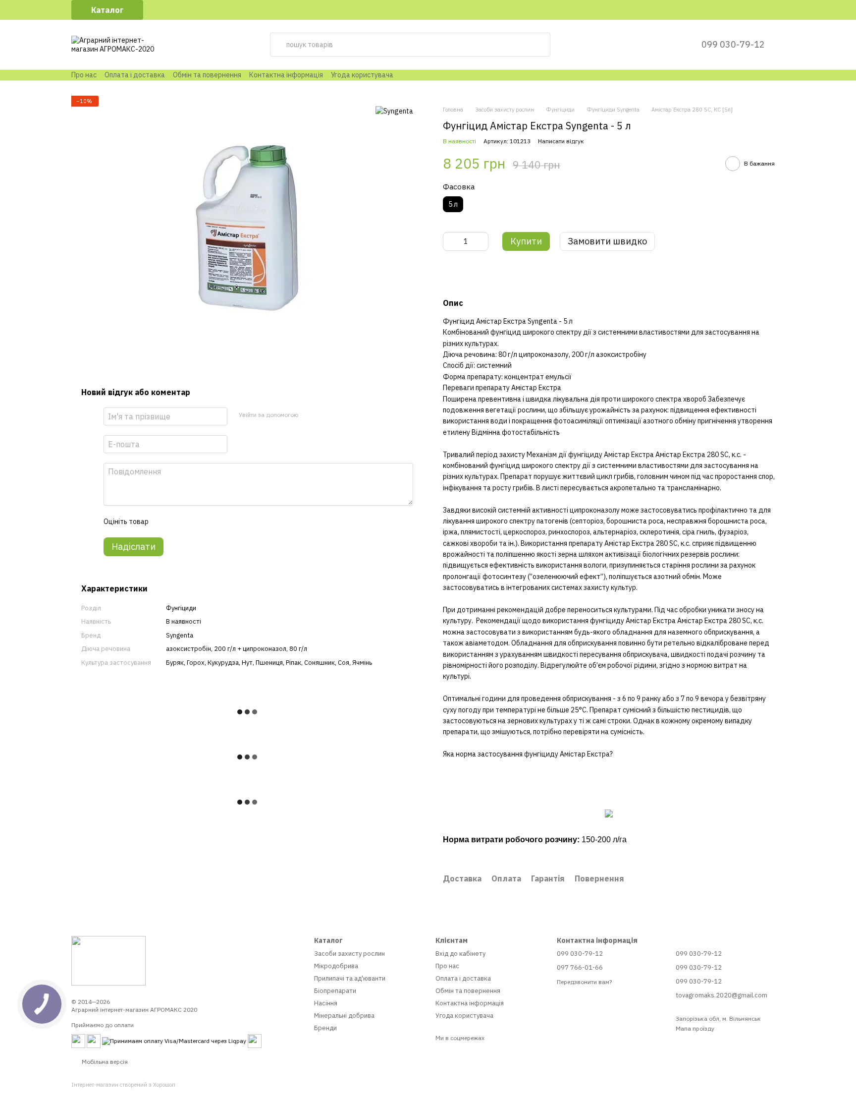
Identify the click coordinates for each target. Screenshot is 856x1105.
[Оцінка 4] (212, 521)
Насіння (325, 1003)
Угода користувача (362, 74)
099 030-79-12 (733, 44)
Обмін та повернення (207, 74)
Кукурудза (223, 662)
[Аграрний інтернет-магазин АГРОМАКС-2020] (108, 960)
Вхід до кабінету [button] (460, 953)
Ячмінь (362, 662)
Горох (196, 662)
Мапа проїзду (695, 1028)
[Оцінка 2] (180, 521)
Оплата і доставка (135, 74)
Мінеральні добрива (344, 1015)
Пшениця (269, 662)
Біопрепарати (335, 991)
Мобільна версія (104, 1061)
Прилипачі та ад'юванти (349, 978)
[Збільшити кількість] (481, 241)
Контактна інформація (286, 74)
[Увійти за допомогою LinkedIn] (340, 414)
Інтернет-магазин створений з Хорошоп (123, 1084)
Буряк (175, 662)
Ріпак (293, 662)
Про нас (84, 74)
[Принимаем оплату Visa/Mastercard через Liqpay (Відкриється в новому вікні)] (174, 1040)
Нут (247, 662)
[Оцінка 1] (164, 521)
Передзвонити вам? (584, 982)
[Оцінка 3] (196, 521)
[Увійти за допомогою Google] (324, 414)
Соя (343, 662)
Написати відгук (561, 141)
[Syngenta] (394, 110)
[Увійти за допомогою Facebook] (309, 414)
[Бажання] (670, 45)
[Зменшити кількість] (450, 241)
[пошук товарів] (538, 45)
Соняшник (319, 662)
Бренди (325, 1028)
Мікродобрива (336, 966)
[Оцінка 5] (228, 521)
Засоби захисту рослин (349, 953)
